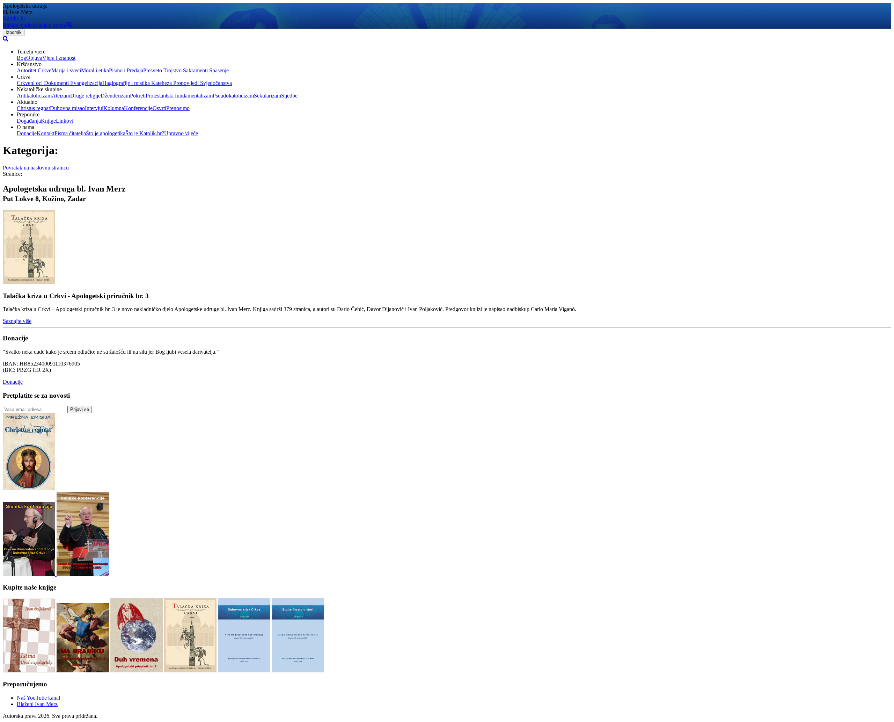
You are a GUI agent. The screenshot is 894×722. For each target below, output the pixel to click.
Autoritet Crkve (34, 70)
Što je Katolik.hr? (144, 133)
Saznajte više (17, 321)
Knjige (48, 121)
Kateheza (161, 83)
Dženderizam (115, 96)
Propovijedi (185, 83)
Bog (21, 58)
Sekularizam (267, 96)
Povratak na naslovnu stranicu (36, 168)
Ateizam (61, 96)
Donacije (27, 133)
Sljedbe (289, 96)
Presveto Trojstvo (162, 70)
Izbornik (14, 32)
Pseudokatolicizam (233, 96)
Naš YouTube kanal (38, 698)
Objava (34, 58)
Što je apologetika (105, 133)
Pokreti (138, 96)
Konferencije (138, 108)
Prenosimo (178, 108)
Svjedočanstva (215, 83)
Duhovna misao (67, 108)
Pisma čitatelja (70, 133)
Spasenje (218, 70)
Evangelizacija (85, 83)
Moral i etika (95, 70)
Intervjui (94, 108)
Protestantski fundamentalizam (179, 96)
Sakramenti (195, 70)
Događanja (29, 121)
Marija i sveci (66, 70)
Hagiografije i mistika (126, 83)
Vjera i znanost (58, 58)
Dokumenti (56, 83)
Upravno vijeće (181, 133)
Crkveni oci (30, 83)
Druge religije (85, 96)
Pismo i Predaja (126, 70)
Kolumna (113, 108)
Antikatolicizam (34, 96)
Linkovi (64, 121)
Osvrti (159, 108)
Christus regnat (33, 108)
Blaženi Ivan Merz (37, 704)
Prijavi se (79, 409)
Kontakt (45, 133)
